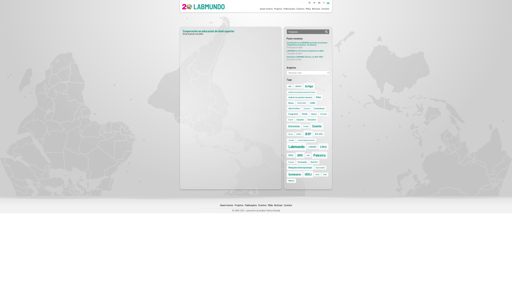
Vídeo (325, 174)
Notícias (316, 8)
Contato (325, 8)
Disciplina (323, 114)
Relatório (314, 162)
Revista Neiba (320, 168)
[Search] (326, 31)
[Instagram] (324, 2)
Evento (316, 126)
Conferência (319, 108)
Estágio (306, 126)
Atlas (318, 97)
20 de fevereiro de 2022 (193, 34)
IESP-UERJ (319, 134)
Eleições (300, 120)
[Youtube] (319, 2)
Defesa (314, 114)
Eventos (300, 8)
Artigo (309, 86)
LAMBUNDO (312, 147)
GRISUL (298, 134)
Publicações (289, 8)
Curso (304, 114)
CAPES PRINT (301, 103)
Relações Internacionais (300, 167)
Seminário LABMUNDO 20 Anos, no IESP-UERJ (305, 57)
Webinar (291, 181)
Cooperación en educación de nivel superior (208, 31)
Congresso (293, 114)
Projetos (278, 8)
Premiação (302, 162)
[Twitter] (314, 2)
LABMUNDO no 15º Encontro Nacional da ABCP (305, 51)
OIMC (300, 155)
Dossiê (290, 120)
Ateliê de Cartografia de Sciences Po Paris (301, 92)
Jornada (291, 140)
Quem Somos (266, 8)
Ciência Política (294, 108)
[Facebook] (309, 2)
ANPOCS (298, 86)
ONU (308, 155)
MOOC (290, 155)
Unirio (317, 174)
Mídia (308, 8)
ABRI (289, 86)
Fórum (290, 134)
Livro (323, 146)
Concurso (307, 108)
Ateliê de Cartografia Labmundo (300, 97)
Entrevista (294, 126)
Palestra (319, 155)
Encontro (312, 119)
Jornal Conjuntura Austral (306, 140)
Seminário (294, 174)
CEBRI (312, 103)
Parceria (291, 162)
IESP (308, 134)
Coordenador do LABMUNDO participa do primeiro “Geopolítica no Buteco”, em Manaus (307, 43)
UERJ (308, 174)
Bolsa (290, 103)
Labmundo (296, 146)
